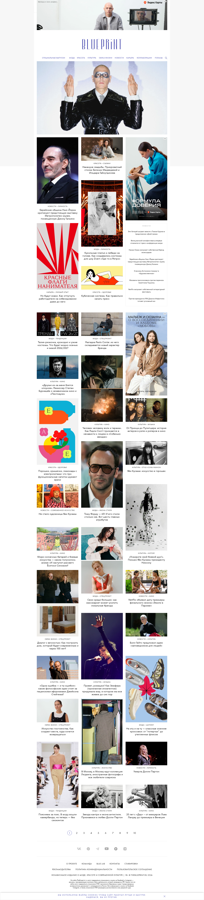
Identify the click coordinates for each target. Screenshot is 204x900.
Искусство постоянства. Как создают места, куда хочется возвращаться (57, 732)
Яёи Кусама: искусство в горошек (146, 471)
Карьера (50, 292)
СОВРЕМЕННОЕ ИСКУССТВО (63, 510)
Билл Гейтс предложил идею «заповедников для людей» (146, 644)
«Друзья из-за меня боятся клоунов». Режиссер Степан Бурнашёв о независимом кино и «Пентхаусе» (57, 389)
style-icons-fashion (151, 467)
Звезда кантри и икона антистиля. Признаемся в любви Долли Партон (102, 816)
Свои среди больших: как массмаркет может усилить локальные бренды (102, 603)
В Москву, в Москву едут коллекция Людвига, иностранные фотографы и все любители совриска (102, 775)
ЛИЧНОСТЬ (62, 206)
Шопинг (150, 725)
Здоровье (106, 292)
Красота (98, 163)
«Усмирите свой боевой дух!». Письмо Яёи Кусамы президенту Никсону (146, 560)
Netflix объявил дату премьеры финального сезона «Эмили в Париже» (146, 603)
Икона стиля (106, 510)
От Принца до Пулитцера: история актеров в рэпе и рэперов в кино (146, 429)
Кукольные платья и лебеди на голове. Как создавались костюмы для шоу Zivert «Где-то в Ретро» (102, 256)
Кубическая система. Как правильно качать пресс (102, 297)
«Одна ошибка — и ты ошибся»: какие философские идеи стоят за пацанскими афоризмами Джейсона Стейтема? (57, 690)
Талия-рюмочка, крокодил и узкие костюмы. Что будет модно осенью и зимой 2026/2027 (58, 345)
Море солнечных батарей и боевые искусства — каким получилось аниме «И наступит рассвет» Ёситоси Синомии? (57, 561)
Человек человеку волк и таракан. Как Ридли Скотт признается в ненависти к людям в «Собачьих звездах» (102, 432)
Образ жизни (51, 639)
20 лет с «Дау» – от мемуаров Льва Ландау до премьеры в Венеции (146, 816)
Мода (97, 249)
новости (146, 226)
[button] (85, 128)
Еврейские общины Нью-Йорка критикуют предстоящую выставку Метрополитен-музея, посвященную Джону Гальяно (57, 214)
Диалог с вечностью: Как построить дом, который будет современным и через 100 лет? (57, 646)
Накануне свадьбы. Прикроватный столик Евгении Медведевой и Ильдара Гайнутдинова (102, 170)
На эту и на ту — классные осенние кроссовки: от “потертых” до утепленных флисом (146, 732)
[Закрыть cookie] (164, 896)
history (151, 553)
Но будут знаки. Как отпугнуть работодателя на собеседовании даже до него (57, 299)
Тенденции (61, 339)
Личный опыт (62, 292)
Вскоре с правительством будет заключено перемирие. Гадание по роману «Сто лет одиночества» (102, 119)
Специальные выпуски (53, 58)
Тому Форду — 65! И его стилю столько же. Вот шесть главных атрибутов (102, 517)
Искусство (107, 768)
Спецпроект (64, 639)
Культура (93, 112)
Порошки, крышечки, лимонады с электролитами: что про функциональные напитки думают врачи (57, 475)
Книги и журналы (107, 112)
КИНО (151, 596)
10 (134, 833)
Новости (52, 206)
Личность (105, 249)
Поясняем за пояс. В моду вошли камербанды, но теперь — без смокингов (58, 817)
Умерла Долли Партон (146, 772)
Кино (62, 381)
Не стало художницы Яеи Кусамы (57, 514)
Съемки (106, 163)
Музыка (106, 682)
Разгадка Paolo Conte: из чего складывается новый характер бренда (102, 345)
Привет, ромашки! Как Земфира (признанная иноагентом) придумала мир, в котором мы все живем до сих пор (102, 690)
